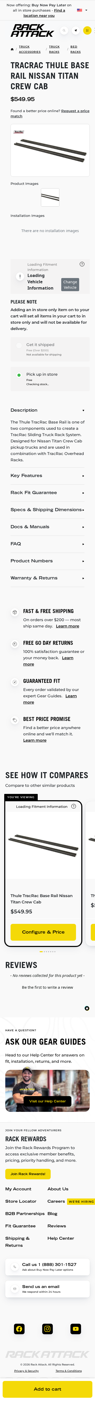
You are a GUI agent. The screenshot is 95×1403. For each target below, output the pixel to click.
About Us (58, 1189)
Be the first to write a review (47, 987)
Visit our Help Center (47, 1101)
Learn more (67, 626)
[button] (47, 986)
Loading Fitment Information (42, 267)
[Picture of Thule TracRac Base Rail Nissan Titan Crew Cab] (50, 150)
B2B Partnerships (25, 1214)
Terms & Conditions (69, 1371)
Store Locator (20, 1202)
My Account (18, 1189)
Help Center (61, 1239)
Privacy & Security (26, 1371)
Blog (52, 1214)
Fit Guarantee (20, 1226)
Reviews (57, 1226)
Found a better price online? (50, 113)
